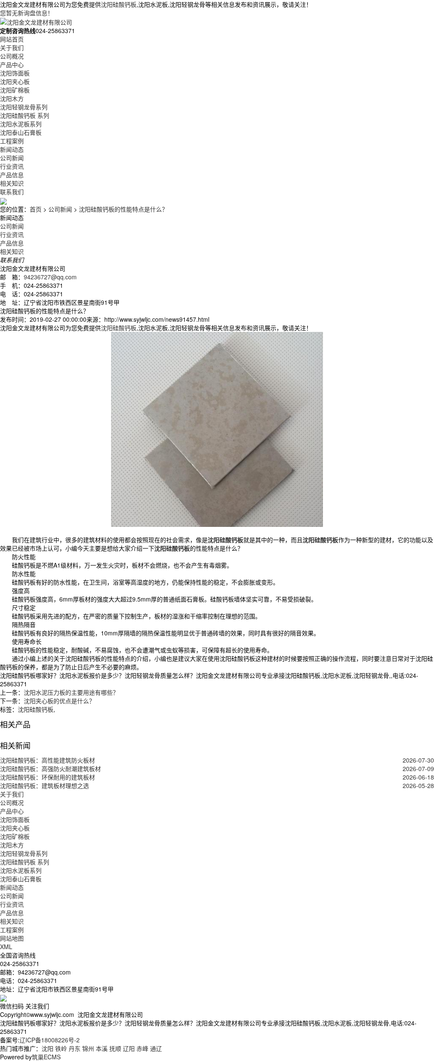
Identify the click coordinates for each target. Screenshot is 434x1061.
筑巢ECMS (46, 1057)
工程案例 (12, 140)
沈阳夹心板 (15, 81)
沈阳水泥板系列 (21, 124)
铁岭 (61, 1048)
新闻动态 (12, 149)
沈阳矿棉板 (15, 90)
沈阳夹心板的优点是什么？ (59, 700)
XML (6, 946)
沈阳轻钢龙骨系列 (23, 107)
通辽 (156, 1048)
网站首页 (12, 39)
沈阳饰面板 (15, 73)
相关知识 (12, 183)
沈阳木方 (12, 98)
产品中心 (12, 64)
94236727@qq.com (50, 277)
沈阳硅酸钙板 (118, 4)
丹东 (75, 1048)
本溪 (102, 1048)
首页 (36, 209)
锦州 (88, 1048)
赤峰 (142, 1048)
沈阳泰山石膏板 (21, 132)
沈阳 (47, 1048)
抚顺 (115, 1048)
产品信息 (12, 174)
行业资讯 (12, 166)
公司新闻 (12, 157)
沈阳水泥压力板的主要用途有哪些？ (71, 692)
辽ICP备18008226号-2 (49, 1040)
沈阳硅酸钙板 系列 (24, 115)
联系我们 (12, 191)
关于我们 (12, 47)
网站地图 (12, 938)
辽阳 (129, 1048)
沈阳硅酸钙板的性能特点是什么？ (123, 209)
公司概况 (12, 56)
